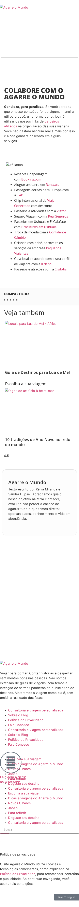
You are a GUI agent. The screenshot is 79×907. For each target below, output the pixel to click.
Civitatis (61, 269)
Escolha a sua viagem (26, 383)
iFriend (46, 264)
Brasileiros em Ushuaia (39, 227)
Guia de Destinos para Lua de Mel (37, 372)
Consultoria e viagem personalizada (35, 710)
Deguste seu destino (24, 818)
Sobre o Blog (18, 715)
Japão (13, 808)
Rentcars (52, 184)
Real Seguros (58, 216)
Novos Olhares (19, 803)
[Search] (4, 838)
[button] (4, 300)
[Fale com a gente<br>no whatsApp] (10, 762)
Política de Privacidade (25, 720)
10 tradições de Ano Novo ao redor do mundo (38, 442)
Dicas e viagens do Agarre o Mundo (35, 764)
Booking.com (31, 179)
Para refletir (17, 813)
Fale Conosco (18, 725)
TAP (20, 195)
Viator (61, 211)
